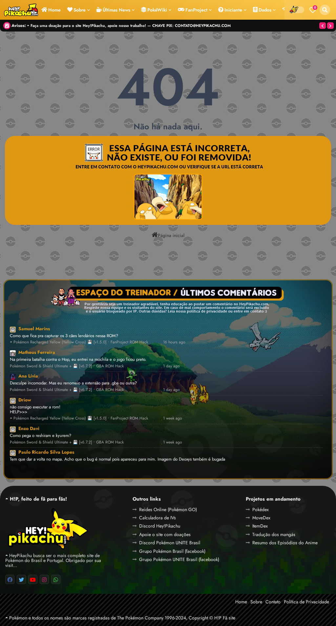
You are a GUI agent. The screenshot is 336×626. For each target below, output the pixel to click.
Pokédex (260, 509)
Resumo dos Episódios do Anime (285, 542)
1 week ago (172, 418)
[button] (325, 10)
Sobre (80, 10)
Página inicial (171, 235)
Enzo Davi (28, 428)
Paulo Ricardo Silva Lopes (46, 452)
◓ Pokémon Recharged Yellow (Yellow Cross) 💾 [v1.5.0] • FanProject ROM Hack (79, 342)
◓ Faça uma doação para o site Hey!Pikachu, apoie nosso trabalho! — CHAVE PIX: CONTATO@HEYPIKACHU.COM (129, 25)
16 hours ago (174, 342)
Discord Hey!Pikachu (159, 526)
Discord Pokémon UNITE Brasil (169, 542)
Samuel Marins (34, 328)
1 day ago (171, 366)
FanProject (196, 10)
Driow (24, 400)
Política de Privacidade (306, 601)
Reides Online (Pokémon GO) (168, 509)
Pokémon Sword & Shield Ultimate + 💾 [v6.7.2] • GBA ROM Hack (67, 366)
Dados (265, 10)
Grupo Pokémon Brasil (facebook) (172, 551)
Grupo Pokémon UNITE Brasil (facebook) (179, 559)
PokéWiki (157, 10)
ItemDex (260, 526)
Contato (273, 601)
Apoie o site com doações (165, 534)
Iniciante (233, 10)
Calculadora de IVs (157, 517)
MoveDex (261, 517)
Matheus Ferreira (36, 352)
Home (54, 10)
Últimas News (116, 10)
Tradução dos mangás (273, 534)
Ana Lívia (28, 376)
